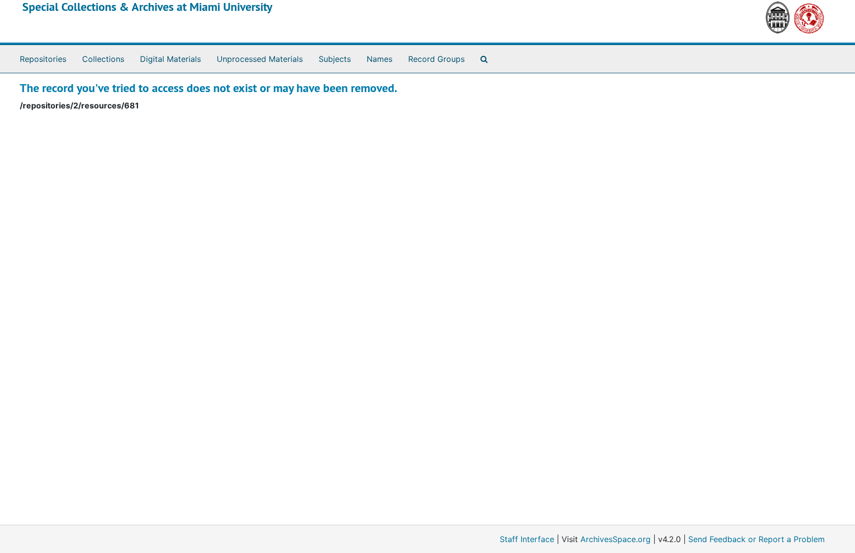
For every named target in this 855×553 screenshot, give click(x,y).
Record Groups (436, 59)
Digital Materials (170, 59)
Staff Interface (527, 539)
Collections (103, 59)
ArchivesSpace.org (615, 539)
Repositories (43, 59)
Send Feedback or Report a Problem (756, 539)
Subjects (335, 59)
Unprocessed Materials (260, 59)
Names (379, 59)
